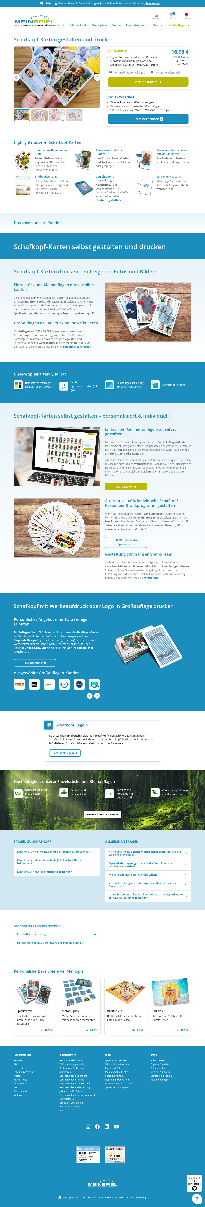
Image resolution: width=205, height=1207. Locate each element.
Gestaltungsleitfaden (109, 200)
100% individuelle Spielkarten (126, 542)
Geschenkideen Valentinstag (74, 1087)
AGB (16, 1087)
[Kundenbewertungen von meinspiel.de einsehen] (115, 1154)
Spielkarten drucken (116, 1060)
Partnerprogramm (69, 1106)
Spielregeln (65, 1071)
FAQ (16, 1064)
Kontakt (18, 1060)
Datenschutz (20, 1091)
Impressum (20, 1083)
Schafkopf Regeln (63, 753)
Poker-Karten (158, 1060)
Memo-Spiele (78, 25)
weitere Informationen (101, 814)
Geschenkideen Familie (71, 1079)
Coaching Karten (114, 1075)
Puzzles (116, 25)
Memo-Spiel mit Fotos (116, 1071)
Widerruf (18, 1095)
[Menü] (200, 1177)
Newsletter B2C (67, 1098)
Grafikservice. (150, 578)
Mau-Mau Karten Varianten (119, 1083)
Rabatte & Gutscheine (71, 1102)
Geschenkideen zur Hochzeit (74, 1083)
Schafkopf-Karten (160, 1068)
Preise (17, 1075)
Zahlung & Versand (24, 1071)
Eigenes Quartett (160, 1064)
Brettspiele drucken (161, 1075)
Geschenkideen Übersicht (73, 1075)
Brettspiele (99, 25)
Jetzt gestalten (146, 82)
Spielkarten (53, 25)
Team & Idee (20, 1079)
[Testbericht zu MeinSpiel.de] (88, 1154)
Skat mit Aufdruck (160, 1071)
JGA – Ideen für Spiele (71, 1091)
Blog (61, 1110)
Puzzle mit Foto (113, 1068)
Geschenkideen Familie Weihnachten (79, 1095)
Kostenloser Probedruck (72, 1068)
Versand (184, 60)
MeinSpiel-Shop (159, 1079)
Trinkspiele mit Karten (117, 1064)
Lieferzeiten (152, 3)
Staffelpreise (182, 57)
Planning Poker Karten (117, 1079)
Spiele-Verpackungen (116, 1087)
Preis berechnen (147, 119)
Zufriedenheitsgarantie (71, 1064)
